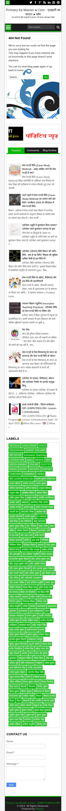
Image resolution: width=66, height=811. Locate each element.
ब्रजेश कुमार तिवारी (17, 639)
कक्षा (52, 525)
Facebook (35, 2)
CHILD (42, 445)
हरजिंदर (27, 719)
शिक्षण (12, 700)
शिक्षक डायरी (49, 695)
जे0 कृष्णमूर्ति (14, 554)
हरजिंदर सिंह (38, 719)
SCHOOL (35, 469)
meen (30, 459)
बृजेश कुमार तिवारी (17, 634)
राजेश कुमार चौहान (17, 672)
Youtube (53, 2)
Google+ (40, 2)
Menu (7, 2)
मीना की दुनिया (41, 653)
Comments (33, 150)
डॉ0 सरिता (14, 577)
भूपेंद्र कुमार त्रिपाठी (18, 644)
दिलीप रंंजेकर (15, 587)
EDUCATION (16, 450)
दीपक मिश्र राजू (30, 587)
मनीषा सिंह (28, 648)
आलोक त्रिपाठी (16, 516)
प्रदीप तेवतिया (45, 615)
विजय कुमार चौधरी (31, 681)
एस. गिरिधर (32, 525)
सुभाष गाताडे (26, 710)
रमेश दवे (49, 658)
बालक (41, 629)
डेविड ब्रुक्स (46, 554)
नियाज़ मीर (46, 596)
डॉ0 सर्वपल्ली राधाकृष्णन (31, 577)
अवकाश (24, 502)
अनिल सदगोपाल (16, 488)
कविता (12, 530)
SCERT (23, 469)
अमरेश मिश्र (41, 492)
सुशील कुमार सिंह (16, 714)
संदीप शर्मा (13, 705)
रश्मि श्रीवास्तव (27, 662)
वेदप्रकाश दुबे (15, 695)
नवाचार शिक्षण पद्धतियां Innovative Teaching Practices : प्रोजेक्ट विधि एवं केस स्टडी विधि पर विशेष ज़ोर (39, 307)
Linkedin (49, 2)
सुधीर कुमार (14, 710)
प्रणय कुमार (31, 615)
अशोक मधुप (28, 507)
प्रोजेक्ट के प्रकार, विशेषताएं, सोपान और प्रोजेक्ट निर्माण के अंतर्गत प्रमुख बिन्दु (38, 382)
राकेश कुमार (49, 662)
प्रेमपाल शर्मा (24, 624)
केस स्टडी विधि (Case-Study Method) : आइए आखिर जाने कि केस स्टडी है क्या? (39, 169)
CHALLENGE (29, 445)
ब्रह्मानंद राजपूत (35, 639)
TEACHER (15, 473)
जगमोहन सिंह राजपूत (30, 549)
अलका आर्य (14, 502)
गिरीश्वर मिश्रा (29, 544)
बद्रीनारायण (32, 629)
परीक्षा (25, 606)
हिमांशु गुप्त (41, 724)
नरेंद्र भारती (14, 596)
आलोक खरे (41, 511)
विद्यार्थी (23, 686)
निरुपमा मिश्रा (29, 601)
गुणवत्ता (41, 544)
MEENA (39, 459)
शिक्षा (19, 700)
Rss (44, 2)
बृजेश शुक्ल (32, 634)
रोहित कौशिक (15, 681)
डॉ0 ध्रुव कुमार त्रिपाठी (19, 568)
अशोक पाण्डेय (15, 507)
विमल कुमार (14, 691)
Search (58, 27)
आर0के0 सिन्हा (27, 511)
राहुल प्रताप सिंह (16, 676)
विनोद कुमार (42, 686)
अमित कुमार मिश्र (17, 497)
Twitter (31, 2)
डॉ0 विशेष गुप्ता (48, 573)
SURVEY (47, 469)
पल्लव (32, 606)
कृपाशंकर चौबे (44, 530)
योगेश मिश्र (38, 658)
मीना (31, 653)
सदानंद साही (48, 700)
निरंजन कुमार (15, 601)
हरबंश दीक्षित (14, 724)
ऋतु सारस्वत (39, 521)
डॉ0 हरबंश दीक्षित (17, 582)
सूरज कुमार (41, 714)
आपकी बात (14, 511)
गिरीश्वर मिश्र (15, 544)
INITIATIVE (15, 455)
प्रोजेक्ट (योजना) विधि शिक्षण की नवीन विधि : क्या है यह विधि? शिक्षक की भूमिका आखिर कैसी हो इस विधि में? (40, 255)
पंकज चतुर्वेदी (15, 606)
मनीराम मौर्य (46, 644)
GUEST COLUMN (36, 450)
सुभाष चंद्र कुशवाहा (42, 710)
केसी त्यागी (39, 535)
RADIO (13, 469)
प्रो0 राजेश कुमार (16, 629)
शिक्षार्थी (26, 700)
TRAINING (29, 473)
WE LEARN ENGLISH (21, 478)
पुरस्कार (12, 610)
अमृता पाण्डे (32, 497)
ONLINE (34, 464)
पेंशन (47, 610)
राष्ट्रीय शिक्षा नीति (36, 672)
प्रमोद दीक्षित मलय (30, 620)
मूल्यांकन (13, 658)
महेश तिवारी (14, 653)
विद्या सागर (13, 686)
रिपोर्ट (28, 676)
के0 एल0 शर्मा (27, 535)
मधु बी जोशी (34, 644)
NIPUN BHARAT (18, 464)
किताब (33, 530)
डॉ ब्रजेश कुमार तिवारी (19, 558)
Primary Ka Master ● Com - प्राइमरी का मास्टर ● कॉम (33, 12)
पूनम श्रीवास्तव (36, 610)
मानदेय (24, 653)
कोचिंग (27, 540)
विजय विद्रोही (47, 681)
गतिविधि (44, 540)
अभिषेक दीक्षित (28, 492)
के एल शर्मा (13, 535)
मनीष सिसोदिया (15, 648)
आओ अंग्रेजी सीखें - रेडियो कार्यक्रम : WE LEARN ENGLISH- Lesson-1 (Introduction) (39, 408)
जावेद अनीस (47, 549)
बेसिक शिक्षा (44, 634)
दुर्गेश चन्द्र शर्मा (45, 587)
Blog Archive (49, 150)
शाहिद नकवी (28, 695)
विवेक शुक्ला (26, 691)
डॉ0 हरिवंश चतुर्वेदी (35, 582)
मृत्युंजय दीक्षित (25, 658)
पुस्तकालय (22, 610)
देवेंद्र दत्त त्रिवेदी (27, 592)
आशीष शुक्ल (30, 516)
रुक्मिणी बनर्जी (39, 676)
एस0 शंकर (43, 525)
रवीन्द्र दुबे (13, 662)
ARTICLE (14, 445)
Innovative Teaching (35, 455)
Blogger (40, 808)
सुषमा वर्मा (30, 714)
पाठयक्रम (41, 606)
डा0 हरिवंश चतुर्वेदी (30, 554)
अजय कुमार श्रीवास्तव (45, 478)
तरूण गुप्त (49, 582)
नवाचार (25, 596)
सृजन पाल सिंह (15, 719)
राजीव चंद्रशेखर (34, 667)
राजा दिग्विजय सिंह (17, 667)
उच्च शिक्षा (13, 521)
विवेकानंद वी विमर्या (42, 691)
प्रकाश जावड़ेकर (16, 615)
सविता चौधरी (25, 705)
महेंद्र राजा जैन (42, 648)
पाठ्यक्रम (52, 606)
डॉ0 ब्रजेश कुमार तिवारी (43, 568)
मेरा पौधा (25, 329)
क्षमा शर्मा (35, 540)
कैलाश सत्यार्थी (15, 540)
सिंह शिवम (48, 705)
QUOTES (46, 464)
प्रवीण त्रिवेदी (46, 620)
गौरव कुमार (50, 544)
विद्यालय (32, 686)
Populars (16, 150)
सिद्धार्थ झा (37, 705)
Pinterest (58, 2)
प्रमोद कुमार (14, 620)
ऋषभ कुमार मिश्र (17, 525)
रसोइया (39, 662)
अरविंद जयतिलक (46, 497)
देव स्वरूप (13, 592)
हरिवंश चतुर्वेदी (29, 724)
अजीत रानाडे (28, 483)
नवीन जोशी (35, 596)
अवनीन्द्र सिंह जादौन (39, 502)
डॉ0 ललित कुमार (32, 573)
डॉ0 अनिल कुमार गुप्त (40, 558)
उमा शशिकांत (26, 521)
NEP (48, 459)
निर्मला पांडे (41, 601)
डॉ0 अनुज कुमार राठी (18, 563)
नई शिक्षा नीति (43, 592)
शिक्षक (39, 695)
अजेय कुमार (41, 483)
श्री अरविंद (36, 700)
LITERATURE (16, 459)
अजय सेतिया (14, 483)
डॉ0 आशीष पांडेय (37, 563)
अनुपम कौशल (45, 488)
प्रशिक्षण (13, 624)
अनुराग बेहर (14, 492)
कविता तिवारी (22, 530)
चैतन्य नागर (14, 549)
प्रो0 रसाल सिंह (39, 624)
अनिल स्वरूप (31, 488)
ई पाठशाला (41, 516)
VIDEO (41, 473)
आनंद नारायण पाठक (44, 507)
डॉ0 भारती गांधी (16, 573)
